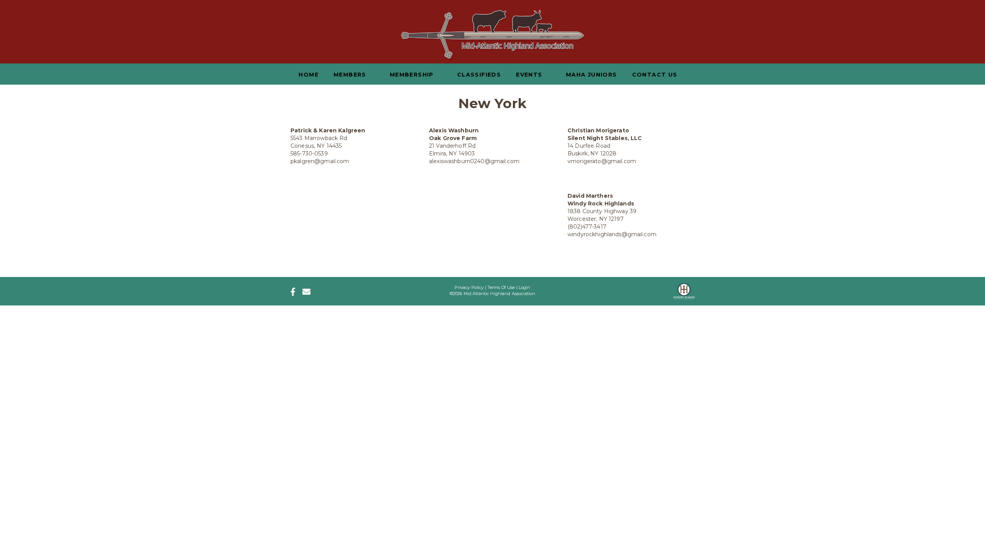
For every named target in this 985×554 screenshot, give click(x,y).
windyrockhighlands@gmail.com (612, 234)
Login (525, 287)
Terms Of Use (501, 287)
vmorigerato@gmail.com (602, 161)
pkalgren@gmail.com (319, 161)
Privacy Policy (469, 287)
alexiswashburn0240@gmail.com (474, 161)
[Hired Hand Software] (684, 289)
